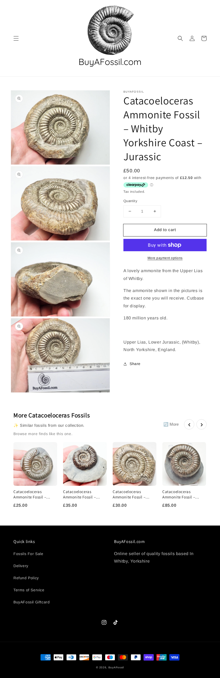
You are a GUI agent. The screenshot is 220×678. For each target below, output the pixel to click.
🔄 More (171, 424)
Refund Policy (26, 578)
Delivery (20, 566)
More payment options (165, 258)
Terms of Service (29, 590)
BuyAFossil (116, 667)
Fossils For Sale (28, 554)
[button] (16, 38)
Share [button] (135, 364)
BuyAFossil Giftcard (31, 602)
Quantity (130, 201)
